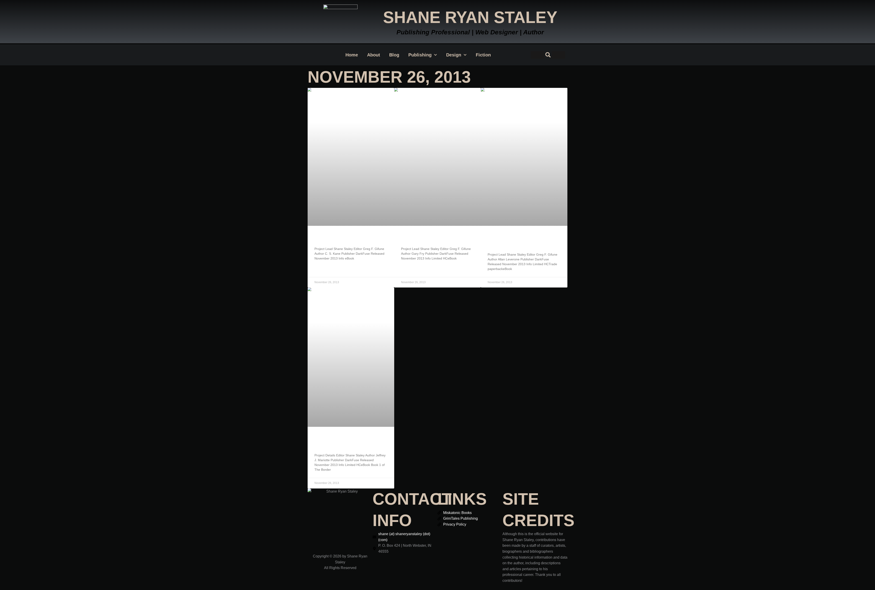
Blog (394, 54)
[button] (548, 55)
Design (453, 54)
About (373, 54)
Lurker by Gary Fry (427, 237)
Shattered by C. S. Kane (346, 237)
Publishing (420, 54)
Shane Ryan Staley (470, 17)
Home (351, 54)
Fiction (483, 54)
